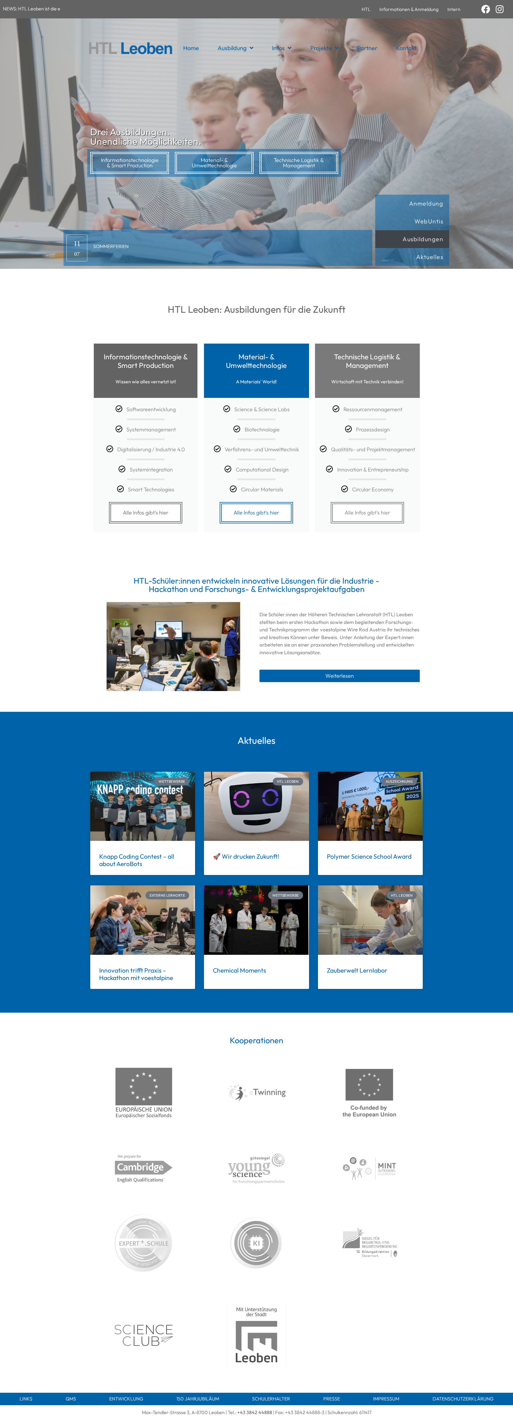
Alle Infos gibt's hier (145, 512)
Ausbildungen (423, 239)
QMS (71, 1399)
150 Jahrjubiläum (197, 1399)
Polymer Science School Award (369, 856)
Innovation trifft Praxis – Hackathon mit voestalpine (136, 974)
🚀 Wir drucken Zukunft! (246, 856)
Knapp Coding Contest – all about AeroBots (136, 860)
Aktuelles (430, 257)
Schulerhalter (271, 1399)
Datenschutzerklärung (463, 1399)
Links (26, 1399)
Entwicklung (126, 1399)
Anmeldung (426, 203)
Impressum (386, 1399)
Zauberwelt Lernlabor (357, 970)
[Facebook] (485, 9)
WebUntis (428, 221)
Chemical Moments (239, 970)
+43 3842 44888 (254, 1412)
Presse (331, 1399)
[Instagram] (499, 9)
